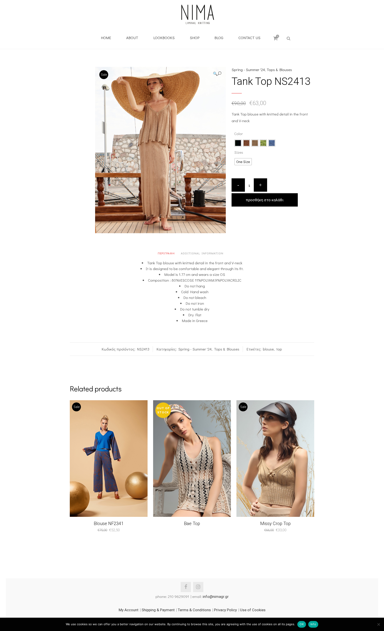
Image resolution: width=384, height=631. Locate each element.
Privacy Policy (225, 610)
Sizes (238, 152)
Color (238, 133)
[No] (378, 624)
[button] (217, 74)
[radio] (238, 143)
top (279, 349)
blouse (268, 349)
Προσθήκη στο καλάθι (265, 200)
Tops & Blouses (279, 69)
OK (302, 624)
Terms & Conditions (194, 610)
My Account (128, 610)
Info (313, 624)
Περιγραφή (166, 253)
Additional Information (202, 253)
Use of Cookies (253, 610)
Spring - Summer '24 (248, 69)
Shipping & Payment (158, 610)
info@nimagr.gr (216, 596)
